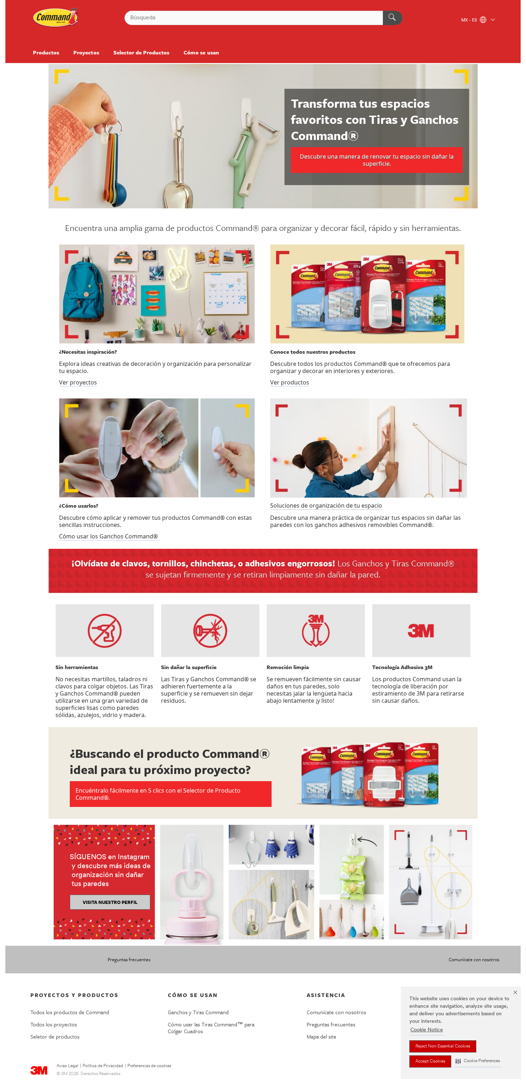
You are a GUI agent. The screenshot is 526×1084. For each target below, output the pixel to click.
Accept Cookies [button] (430, 1061)
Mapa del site (321, 1036)
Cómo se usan (201, 52)
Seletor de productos (54, 1036)
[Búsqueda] (393, 18)
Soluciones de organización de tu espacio (326, 505)
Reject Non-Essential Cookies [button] (442, 1046)
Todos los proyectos (53, 1024)
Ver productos (289, 382)
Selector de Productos (141, 52)
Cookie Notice (426, 1030)
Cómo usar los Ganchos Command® (108, 536)
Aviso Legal (67, 1066)
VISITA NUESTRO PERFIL (110, 902)
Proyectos (86, 52)
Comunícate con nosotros (474, 959)
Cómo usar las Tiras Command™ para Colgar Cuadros (211, 1027)
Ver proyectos (78, 382)
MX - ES (469, 20)
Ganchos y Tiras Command (198, 1012)
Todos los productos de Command (69, 1012)
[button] (477, 1061)
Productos (46, 52)
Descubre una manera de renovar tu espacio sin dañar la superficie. (377, 160)
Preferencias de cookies (149, 1066)
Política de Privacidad (103, 1066)
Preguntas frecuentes (129, 959)
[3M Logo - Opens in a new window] (56, 17)
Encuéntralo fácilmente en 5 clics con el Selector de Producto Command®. (158, 794)
